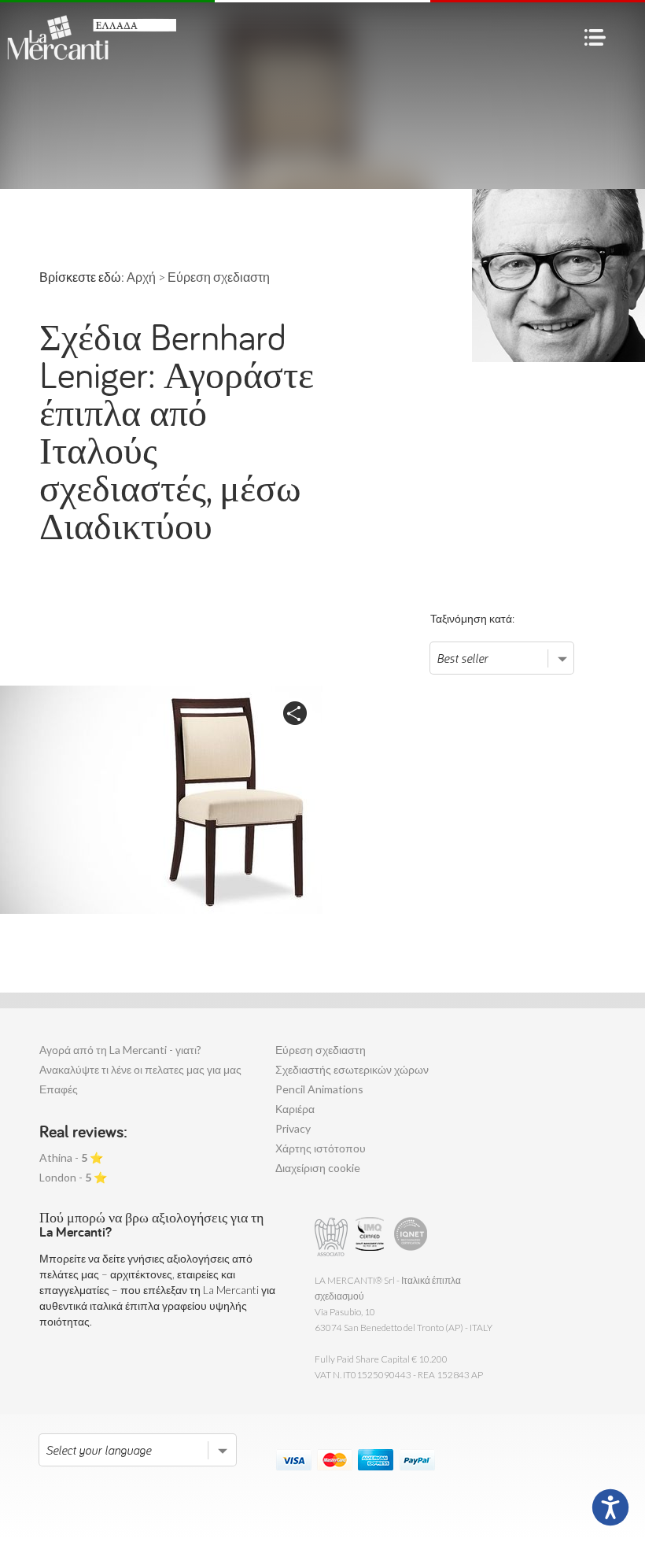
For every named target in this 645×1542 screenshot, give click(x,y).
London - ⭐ (73, 1177)
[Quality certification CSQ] (371, 1237)
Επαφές (58, 1089)
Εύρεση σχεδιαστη (320, 1049)
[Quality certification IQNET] (411, 1237)
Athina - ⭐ (71, 1157)
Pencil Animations (319, 1089)
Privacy (293, 1128)
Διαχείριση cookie (317, 1167)
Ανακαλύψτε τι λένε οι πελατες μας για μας (140, 1069)
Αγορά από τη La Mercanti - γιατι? (120, 1049)
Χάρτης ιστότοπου (320, 1148)
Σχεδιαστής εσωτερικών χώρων (352, 1069)
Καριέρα (295, 1108)
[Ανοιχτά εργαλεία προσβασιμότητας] (610, 1507)
